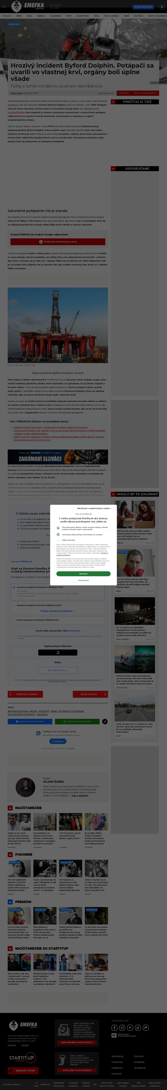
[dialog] (83, 545)
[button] (83, 540)
